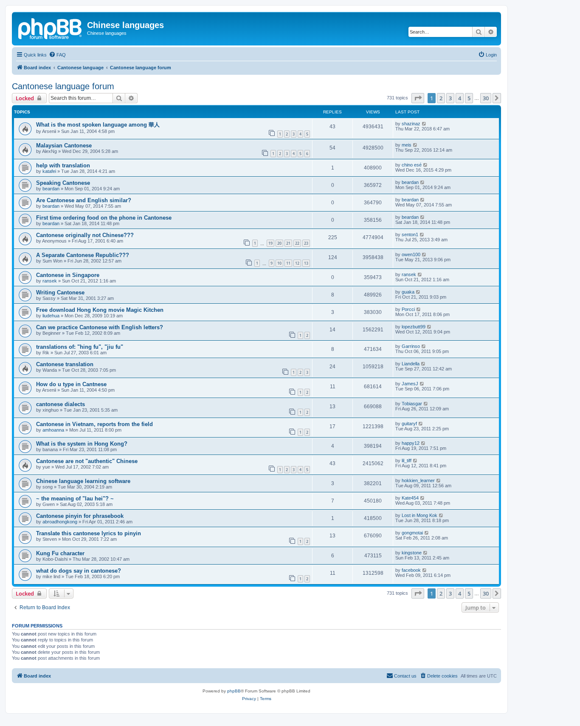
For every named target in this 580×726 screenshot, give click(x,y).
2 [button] (440, 98)
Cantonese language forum (63, 86)
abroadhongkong (59, 521)
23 (306, 243)
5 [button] (468, 98)
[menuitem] (57, 55)
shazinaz (411, 123)
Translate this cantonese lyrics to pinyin (88, 533)
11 (288, 263)
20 (279, 243)
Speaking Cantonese (63, 183)
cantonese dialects (60, 404)
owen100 (411, 254)
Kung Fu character (60, 553)
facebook (411, 570)
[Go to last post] (424, 123)
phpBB (234, 691)
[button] (417, 98)
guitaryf (409, 423)
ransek (49, 280)
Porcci (408, 309)
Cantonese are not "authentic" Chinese (87, 461)
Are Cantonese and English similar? (83, 200)
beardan (50, 188)
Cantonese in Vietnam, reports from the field (94, 424)
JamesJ (410, 383)
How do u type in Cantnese (71, 384)
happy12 (411, 443)
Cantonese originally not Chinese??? (85, 235)
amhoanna (53, 429)
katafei (49, 171)
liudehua (50, 315)
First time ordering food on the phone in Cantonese (104, 218)
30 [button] (486, 98)
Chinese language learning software (83, 481)
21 (288, 243)
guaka (408, 291)
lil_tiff (406, 460)
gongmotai (412, 532)
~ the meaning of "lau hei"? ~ (75, 498)
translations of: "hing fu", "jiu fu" (79, 347)
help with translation (63, 165)
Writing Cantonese (60, 292)
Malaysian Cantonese (64, 145)
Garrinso (411, 346)
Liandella (411, 363)
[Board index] (50, 27)
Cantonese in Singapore (67, 275)
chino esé (412, 164)
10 (279, 263)
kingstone (412, 552)
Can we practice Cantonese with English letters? (99, 327)
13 (306, 263)
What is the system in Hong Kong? (81, 444)
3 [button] (450, 98)
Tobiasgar (412, 403)
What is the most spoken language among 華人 (98, 124)
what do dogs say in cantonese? (78, 571)
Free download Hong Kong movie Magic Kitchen (99, 310)
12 (297, 263)
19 (270, 243)
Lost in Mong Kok (419, 515)
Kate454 (410, 497)
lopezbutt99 (413, 326)
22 (297, 243)
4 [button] (459, 98)
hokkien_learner (418, 480)
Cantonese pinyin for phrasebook (80, 516)
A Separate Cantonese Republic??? (82, 255)
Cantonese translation (64, 364)
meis (406, 144)
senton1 (410, 234)
